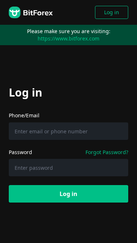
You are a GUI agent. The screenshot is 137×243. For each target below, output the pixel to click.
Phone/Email (24, 115)
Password (20, 152)
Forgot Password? (106, 152)
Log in (111, 12)
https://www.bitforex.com (68, 38)
